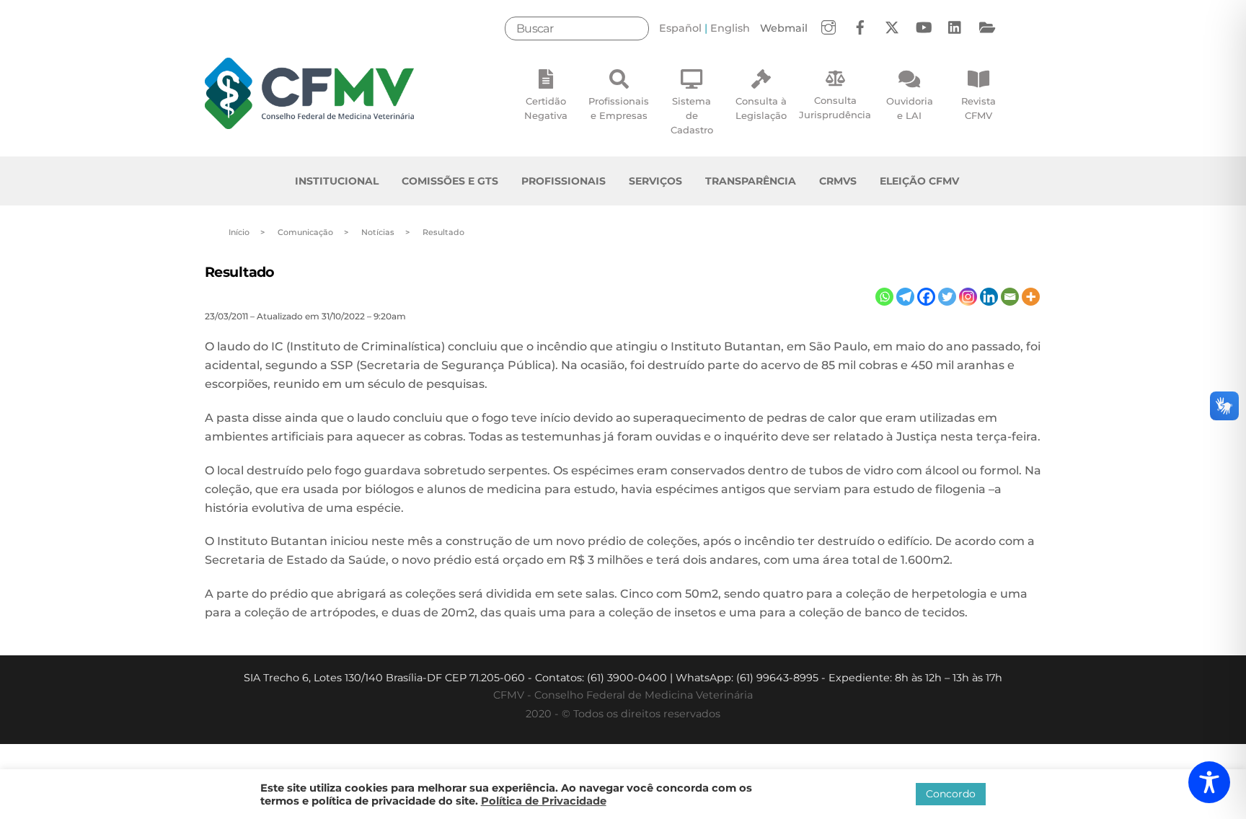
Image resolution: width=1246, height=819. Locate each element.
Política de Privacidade (543, 800)
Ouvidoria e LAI (909, 108)
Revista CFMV (978, 108)
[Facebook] (926, 297)
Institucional (337, 180)
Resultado (240, 271)
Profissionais (563, 180)
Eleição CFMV (919, 180)
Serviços (655, 180)
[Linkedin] (989, 297)
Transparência (750, 180)
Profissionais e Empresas (618, 108)
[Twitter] (947, 297)
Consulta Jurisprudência (835, 107)
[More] (1031, 297)
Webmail (784, 28)
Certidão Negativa (545, 108)
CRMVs (838, 180)
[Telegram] (905, 297)
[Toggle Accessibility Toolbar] (1209, 782)
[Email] (1010, 297)
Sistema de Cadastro (692, 115)
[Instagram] (968, 297)
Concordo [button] (951, 793)
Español (680, 28)
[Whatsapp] (884, 297)
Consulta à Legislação (761, 108)
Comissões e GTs (450, 180)
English (730, 28)
